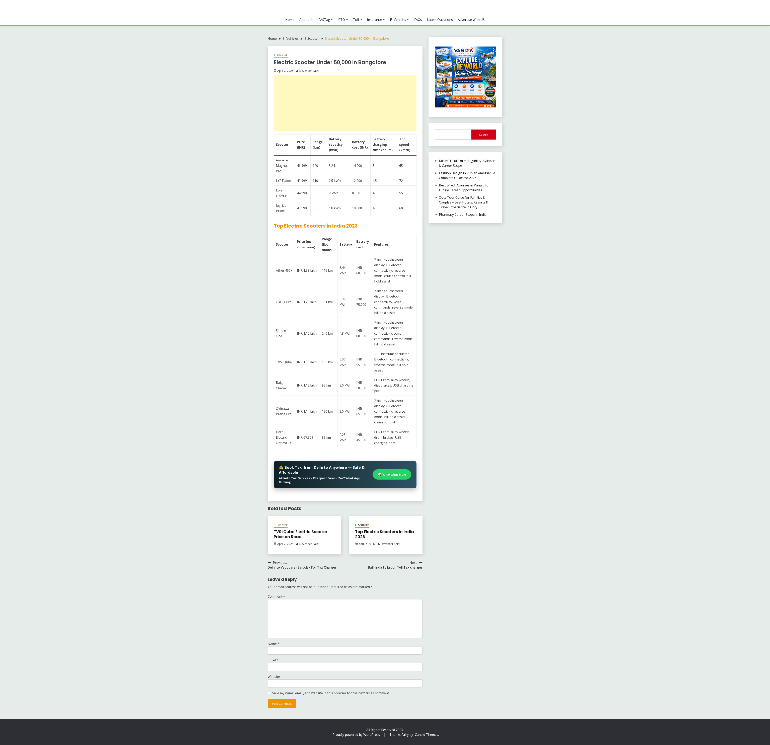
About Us (306, 19)
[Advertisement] (345, 103)
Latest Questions (440, 19)
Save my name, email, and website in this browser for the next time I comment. (331, 693)
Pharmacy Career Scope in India (462, 214)
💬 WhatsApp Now (392, 474)
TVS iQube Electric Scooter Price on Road (300, 534)
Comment (276, 596)
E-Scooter (281, 55)
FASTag (324, 19)
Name (273, 644)
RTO (341, 19)
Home (289, 19)
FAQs (418, 19)
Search (483, 135)
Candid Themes (426, 734)
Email (273, 660)
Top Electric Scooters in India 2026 (384, 534)
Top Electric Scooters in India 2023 (316, 226)
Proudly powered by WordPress (356, 734)
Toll (356, 19)
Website (274, 676)
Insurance (374, 19)
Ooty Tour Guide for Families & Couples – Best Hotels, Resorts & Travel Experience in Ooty (463, 202)
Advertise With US (471, 19)
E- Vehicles (398, 19)
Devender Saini (309, 71)
